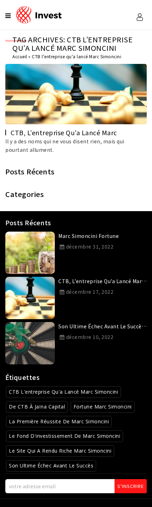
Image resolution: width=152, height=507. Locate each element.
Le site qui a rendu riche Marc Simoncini (60, 450)
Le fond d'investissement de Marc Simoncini (64, 436)
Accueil (19, 56)
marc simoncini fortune (88, 235)
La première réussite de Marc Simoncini (59, 421)
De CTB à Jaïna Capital (37, 406)
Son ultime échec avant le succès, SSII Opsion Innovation (102, 328)
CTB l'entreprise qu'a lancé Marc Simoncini (63, 391)
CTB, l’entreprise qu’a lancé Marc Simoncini (101, 282)
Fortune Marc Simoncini (103, 406)
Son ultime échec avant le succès (51, 465)
